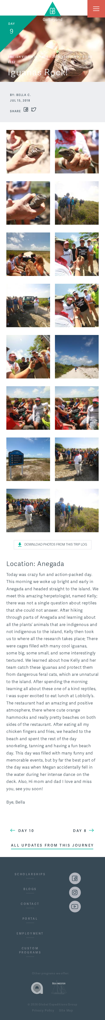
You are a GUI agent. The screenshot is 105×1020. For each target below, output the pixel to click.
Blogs (30, 889)
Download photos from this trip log (55, 545)
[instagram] (75, 892)
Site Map (66, 1010)
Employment (30, 933)
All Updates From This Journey (52, 845)
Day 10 (26, 831)
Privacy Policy (43, 1010)
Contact (30, 904)
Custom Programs (30, 950)
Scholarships (30, 874)
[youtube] (75, 906)
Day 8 (80, 831)
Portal (30, 918)
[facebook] (75, 878)
